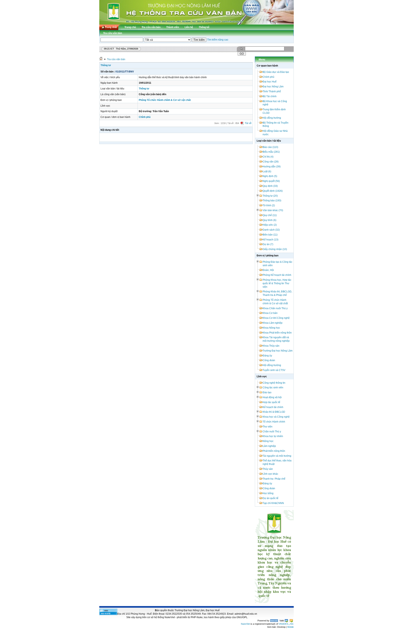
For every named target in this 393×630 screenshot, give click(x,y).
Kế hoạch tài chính (273, 407)
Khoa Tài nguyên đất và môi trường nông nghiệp (276, 339)
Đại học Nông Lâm (273, 86)
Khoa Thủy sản (271, 345)
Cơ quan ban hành (267, 65)
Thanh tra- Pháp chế (274, 478)
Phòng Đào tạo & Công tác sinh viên (277, 263)
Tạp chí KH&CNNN (273, 503)
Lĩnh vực (262, 376)
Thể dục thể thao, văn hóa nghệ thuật (277, 462)
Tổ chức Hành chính (274, 421)
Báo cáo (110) (270, 147)
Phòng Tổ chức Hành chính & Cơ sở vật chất (275, 302)
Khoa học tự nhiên (273, 436)
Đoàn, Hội (268, 270)
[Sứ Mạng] (274, 602)
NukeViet (245, 624)
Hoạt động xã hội (272, 397)
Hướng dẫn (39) (272, 166)
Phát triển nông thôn (274, 451)
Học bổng (268, 493)
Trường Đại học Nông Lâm (277, 350)
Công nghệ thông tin (274, 382)
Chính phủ (268, 77)
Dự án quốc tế (270, 498)
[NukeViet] (274, 620)
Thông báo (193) (272, 200)
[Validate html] (286, 620)
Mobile (290, 627)
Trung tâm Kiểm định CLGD (274, 111)
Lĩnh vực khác (270, 473)
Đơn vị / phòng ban (267, 255)
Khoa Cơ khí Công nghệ (276, 318)
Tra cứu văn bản (116, 59)
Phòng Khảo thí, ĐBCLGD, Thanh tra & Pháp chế (277, 293)
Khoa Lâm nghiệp (272, 322)
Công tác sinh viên (273, 387)
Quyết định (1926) (273, 190)
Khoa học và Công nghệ (276, 416)
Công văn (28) (271, 161)
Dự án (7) (268, 244)
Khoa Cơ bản (270, 313)
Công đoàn (269, 360)
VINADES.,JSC (286, 624)
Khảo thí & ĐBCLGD (274, 411)
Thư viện (267, 426)
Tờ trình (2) (269, 205)
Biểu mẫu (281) (271, 151)
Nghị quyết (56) (271, 181)
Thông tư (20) (270, 195)
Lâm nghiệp (269, 446)
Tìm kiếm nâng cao (217, 39)
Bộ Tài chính (270, 96)
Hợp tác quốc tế (271, 402)
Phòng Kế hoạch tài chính (277, 275)
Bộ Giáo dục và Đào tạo (276, 72)
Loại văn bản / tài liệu (269, 140)
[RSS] (287, 27)
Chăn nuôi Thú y (272, 431)
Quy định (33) (270, 186)
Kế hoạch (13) (270, 239)
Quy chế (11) (270, 215)
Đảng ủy (267, 355)
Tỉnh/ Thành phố (272, 91)
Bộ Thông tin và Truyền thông (275, 124)
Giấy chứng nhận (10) (275, 249)
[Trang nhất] (101, 59)
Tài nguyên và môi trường (277, 455)
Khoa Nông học (271, 327)
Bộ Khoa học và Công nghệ (275, 103)
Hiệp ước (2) (270, 224)
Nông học (268, 441)
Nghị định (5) (270, 176)
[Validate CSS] (291, 620)
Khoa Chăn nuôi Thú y (275, 308)
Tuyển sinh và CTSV (274, 370)
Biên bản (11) (270, 234)
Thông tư (106, 65)
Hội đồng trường (272, 117)
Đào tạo (267, 392)
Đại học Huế (270, 81)
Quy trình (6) (269, 220)
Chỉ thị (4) (268, 156)
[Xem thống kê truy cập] (108, 614)
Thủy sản (268, 469)
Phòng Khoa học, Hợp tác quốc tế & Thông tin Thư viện (277, 283)
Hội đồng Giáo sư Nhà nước (275, 133)
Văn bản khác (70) (273, 210)
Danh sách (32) (271, 229)
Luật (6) (267, 171)
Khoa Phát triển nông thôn (277, 332)
